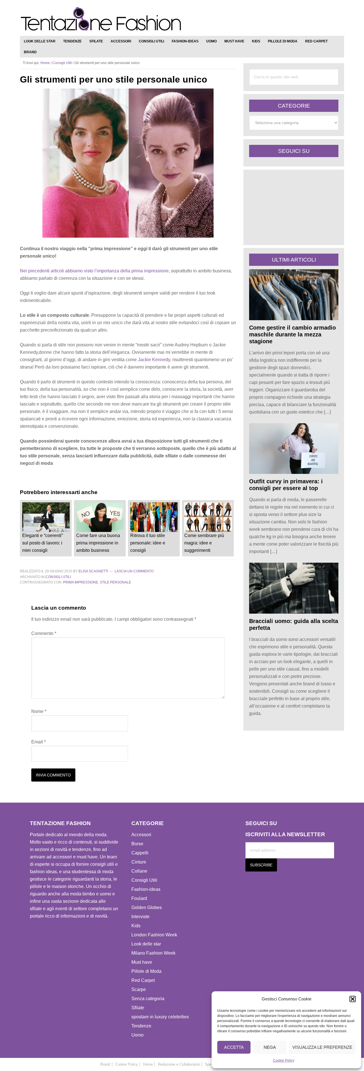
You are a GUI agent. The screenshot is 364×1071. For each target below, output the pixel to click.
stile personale (115, 582)
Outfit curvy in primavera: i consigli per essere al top (286, 484)
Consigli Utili (58, 577)
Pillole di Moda (146, 971)
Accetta (234, 1047)
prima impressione (80, 582)
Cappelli (139, 852)
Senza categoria (147, 998)
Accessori (141, 834)
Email (38, 741)
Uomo (137, 1035)
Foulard (139, 898)
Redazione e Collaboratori (179, 1064)
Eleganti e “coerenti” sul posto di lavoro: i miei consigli (42, 543)
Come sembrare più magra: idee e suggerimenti (204, 543)
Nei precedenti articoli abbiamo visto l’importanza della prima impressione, (95, 270)
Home (148, 1064)
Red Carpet (143, 980)
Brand (105, 1064)
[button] (352, 999)
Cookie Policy (283, 1060)
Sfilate (137, 1007)
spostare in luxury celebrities (160, 1016)
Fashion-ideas (145, 889)
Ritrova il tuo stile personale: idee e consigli (147, 543)
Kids (135, 925)
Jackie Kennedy (154, 359)
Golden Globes (146, 907)
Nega (270, 1047)
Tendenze (141, 1025)
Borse (137, 843)
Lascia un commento (134, 571)
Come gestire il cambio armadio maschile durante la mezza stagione (292, 334)
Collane (139, 871)
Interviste (140, 916)
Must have (141, 962)
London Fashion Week (154, 934)
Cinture (138, 862)
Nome (38, 711)
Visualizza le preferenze (322, 1047)
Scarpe (138, 989)
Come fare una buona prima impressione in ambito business (98, 543)
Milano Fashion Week (153, 953)
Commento (43, 633)
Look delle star (146, 944)
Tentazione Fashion (101, 19)
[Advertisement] (274, 19)
